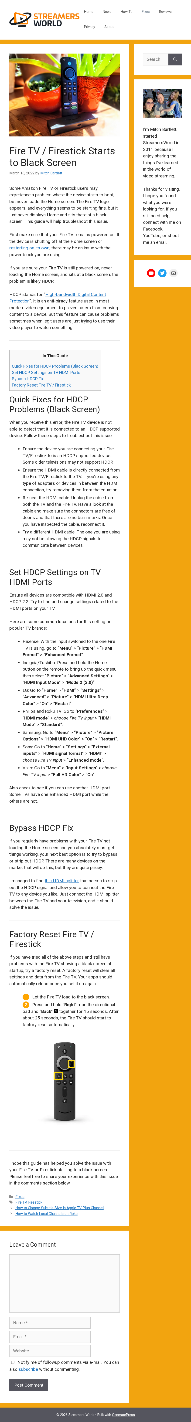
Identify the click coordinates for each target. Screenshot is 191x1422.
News (107, 12)
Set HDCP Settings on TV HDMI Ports (46, 372)
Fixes (146, 12)
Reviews (165, 12)
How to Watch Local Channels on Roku (46, 1214)
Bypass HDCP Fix (28, 378)
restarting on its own (29, 248)
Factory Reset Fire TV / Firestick (41, 385)
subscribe (28, 1369)
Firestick (35, 1202)
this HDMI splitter (62, 880)
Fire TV (21, 1202)
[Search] (175, 59)
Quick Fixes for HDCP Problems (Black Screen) (55, 366)
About (109, 27)
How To (127, 12)
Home (88, 12)
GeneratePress (123, 1415)
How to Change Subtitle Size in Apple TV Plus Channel (59, 1208)
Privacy (89, 27)
